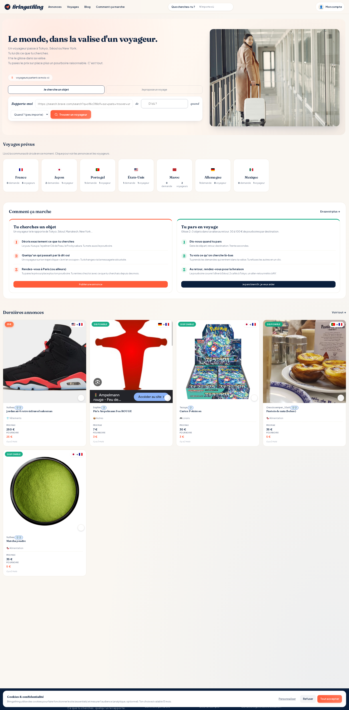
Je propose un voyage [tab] (154, 89)
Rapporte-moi (22, 104)
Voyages (73, 6)
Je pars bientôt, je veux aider (258, 284)
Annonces (55, 6)
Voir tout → (339, 312)
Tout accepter (329, 698)
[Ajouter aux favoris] (81, 398)
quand (194, 103)
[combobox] (164, 103)
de (137, 103)
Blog (87, 6)
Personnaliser (287, 698)
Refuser (308, 698)
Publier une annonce (90, 284)
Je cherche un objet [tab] (56, 89)
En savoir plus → (330, 211)
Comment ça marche (110, 6)
